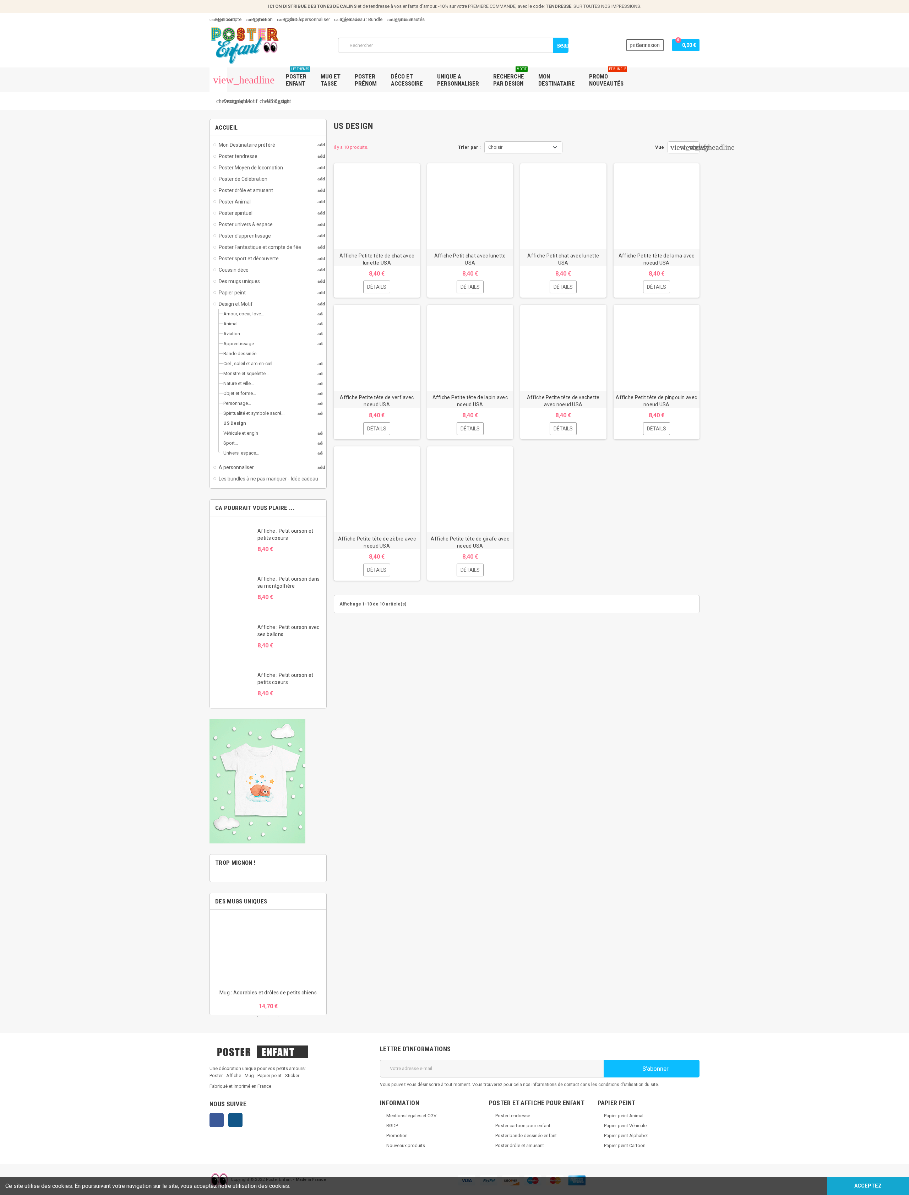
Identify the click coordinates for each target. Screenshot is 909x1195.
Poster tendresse (512, 1115)
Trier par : (469, 147)
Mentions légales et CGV (411, 1115)
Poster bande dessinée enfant (526, 1135)
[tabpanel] (268, 962)
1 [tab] (257, 1016)
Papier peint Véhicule (625, 1125)
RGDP (392, 1125)
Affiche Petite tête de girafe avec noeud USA (470, 542)
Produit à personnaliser (303, 19)
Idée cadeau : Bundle (358, 19)
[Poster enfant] (245, 45)
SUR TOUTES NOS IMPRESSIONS (606, 6)
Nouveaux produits (405, 1145)
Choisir (495, 147)
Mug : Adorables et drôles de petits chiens (268, 992)
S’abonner (655, 1068)
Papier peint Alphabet (626, 1135)
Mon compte (225, 19)
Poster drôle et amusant (519, 1145)
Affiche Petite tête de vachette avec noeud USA (563, 401)
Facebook (216, 1120)
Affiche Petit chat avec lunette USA (470, 259)
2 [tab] (268, 1016)
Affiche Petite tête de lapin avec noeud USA (470, 401)
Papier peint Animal (623, 1115)
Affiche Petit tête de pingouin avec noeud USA (656, 401)
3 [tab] (278, 1016)
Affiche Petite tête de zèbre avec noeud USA (377, 542)
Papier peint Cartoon (625, 1145)
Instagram (235, 1120)
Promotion (259, 19)
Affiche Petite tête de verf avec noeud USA (377, 401)
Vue (659, 147)
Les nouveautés (406, 19)
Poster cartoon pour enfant (522, 1125)
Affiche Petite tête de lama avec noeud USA (657, 259)
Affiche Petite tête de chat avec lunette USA (376, 259)
